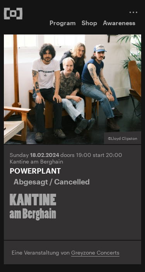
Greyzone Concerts (95, 252)
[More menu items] (133, 12)
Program (62, 22)
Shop (89, 22)
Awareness (119, 22)
